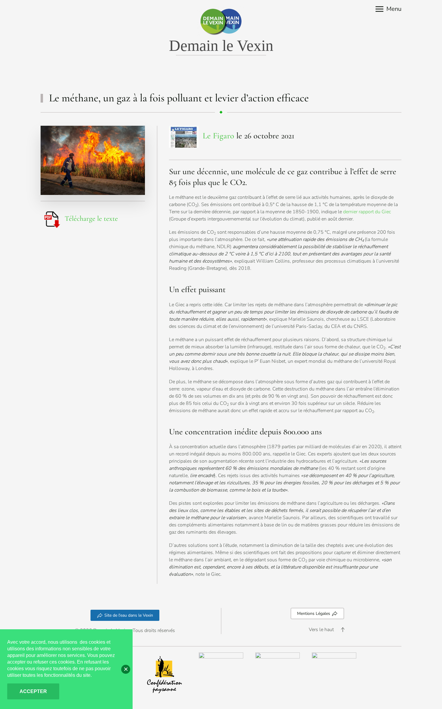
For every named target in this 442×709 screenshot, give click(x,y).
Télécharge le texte (91, 218)
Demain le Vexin (221, 45)
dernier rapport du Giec (367, 211)
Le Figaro (218, 135)
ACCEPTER (33, 691)
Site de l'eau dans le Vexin (128, 615)
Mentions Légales (313, 613)
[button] (388, 9)
